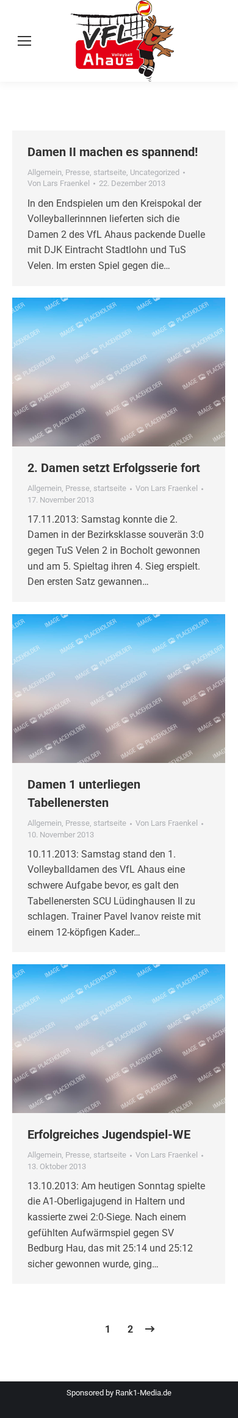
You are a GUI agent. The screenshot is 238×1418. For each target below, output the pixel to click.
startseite (109, 172)
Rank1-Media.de (143, 1392)
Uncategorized (154, 172)
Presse (77, 172)
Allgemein (44, 172)
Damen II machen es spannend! (112, 152)
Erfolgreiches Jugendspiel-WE (108, 1134)
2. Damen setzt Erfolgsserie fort (113, 467)
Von (58, 183)
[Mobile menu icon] (24, 41)
